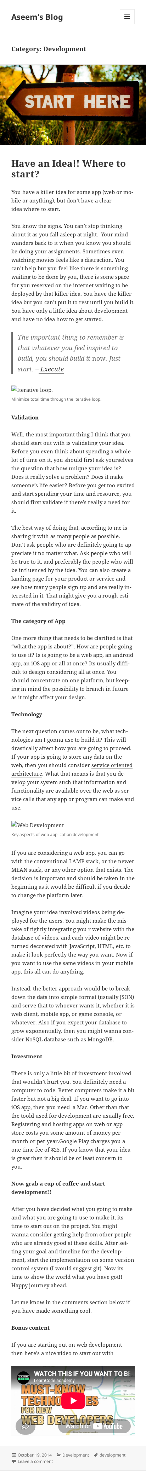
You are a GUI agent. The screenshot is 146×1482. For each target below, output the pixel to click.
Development (75, 1455)
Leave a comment (35, 1461)
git (96, 1268)
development (112, 1455)
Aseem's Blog (37, 16)
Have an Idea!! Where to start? (68, 168)
